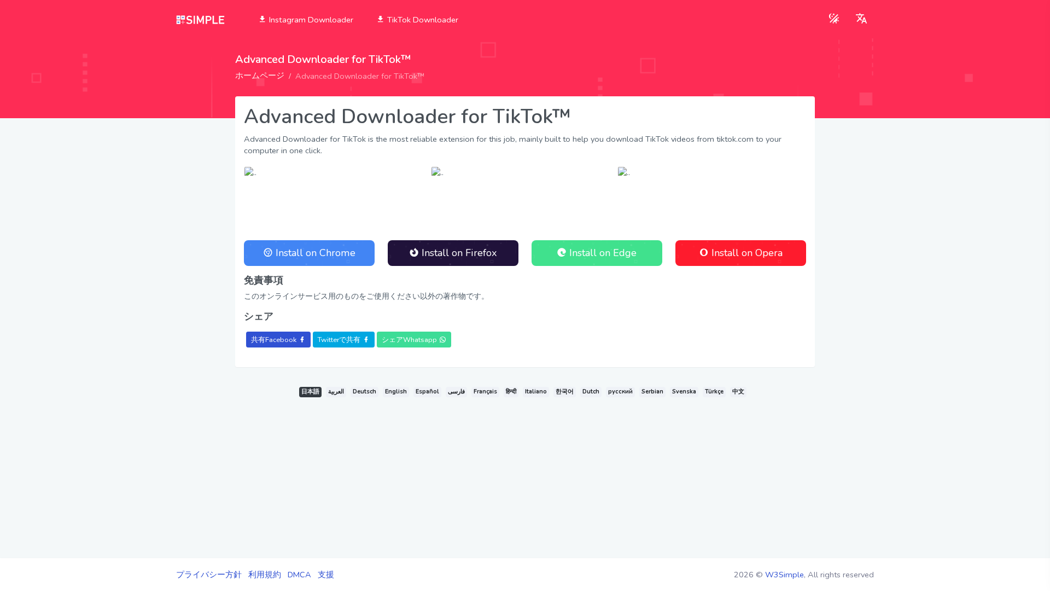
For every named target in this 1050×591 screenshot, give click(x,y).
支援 (326, 574)
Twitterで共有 (339, 339)
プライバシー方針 (209, 574)
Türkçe (714, 391)
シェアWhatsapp (409, 339)
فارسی (456, 391)
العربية (336, 391)
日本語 (310, 391)
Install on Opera (746, 252)
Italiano (536, 391)
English (396, 391)
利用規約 (264, 574)
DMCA (299, 574)
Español (427, 391)
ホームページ (259, 75)
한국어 (565, 391)
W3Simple (784, 574)
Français (485, 391)
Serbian (652, 391)
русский (620, 391)
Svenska (684, 391)
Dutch (590, 391)
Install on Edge (602, 252)
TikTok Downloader (421, 19)
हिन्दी (511, 391)
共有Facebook (273, 339)
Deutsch (364, 391)
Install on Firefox (458, 252)
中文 (738, 391)
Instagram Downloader (310, 19)
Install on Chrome (314, 252)
